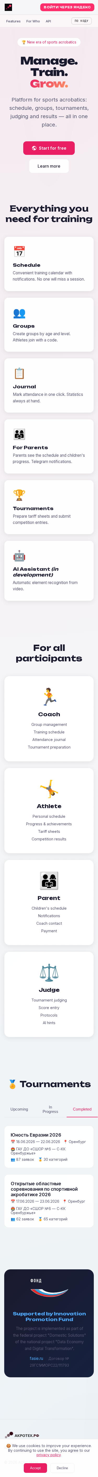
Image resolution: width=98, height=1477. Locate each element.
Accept (35, 1468)
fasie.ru (36, 1358)
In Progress (50, 1109)
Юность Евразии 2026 (36, 1135)
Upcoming (19, 1109)
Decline (62, 1468)
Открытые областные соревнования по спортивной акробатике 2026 (44, 1189)
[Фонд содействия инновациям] (49, 1295)
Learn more (49, 166)
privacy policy (49, 1455)
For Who (33, 21)
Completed (82, 1109)
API (48, 21)
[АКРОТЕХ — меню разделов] (8, 7)
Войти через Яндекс (67, 7)
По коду (81, 21)
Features (13, 21)
